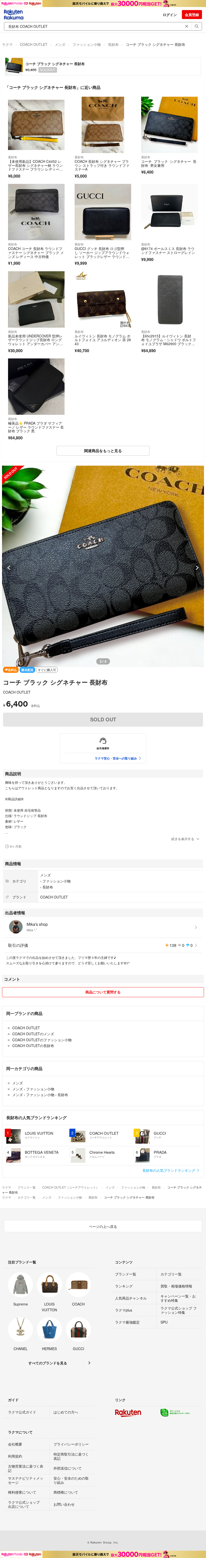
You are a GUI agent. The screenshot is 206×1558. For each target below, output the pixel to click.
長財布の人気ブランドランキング (169, 1170)
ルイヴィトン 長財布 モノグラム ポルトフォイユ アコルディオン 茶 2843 (103, 339)
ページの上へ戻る (103, 1226)
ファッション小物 (87, 44)
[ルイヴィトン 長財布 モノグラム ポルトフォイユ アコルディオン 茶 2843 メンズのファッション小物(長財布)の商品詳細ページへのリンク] (103, 299)
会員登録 (192, 14)
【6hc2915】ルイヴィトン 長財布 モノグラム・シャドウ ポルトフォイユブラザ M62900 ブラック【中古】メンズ (168, 341)
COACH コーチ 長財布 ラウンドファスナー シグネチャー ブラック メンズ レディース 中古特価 (36, 252)
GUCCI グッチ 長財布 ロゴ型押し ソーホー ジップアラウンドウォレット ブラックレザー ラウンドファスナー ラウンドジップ (102, 254)
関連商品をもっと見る (103, 450)
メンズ (60, 44)
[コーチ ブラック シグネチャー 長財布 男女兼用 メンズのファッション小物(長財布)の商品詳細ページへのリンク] (169, 125)
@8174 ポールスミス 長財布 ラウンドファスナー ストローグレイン (168, 250)
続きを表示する (182, 838)
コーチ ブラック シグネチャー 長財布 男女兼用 (168, 163)
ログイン (170, 14)
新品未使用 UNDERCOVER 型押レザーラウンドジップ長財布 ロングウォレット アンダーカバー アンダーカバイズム (35, 341)
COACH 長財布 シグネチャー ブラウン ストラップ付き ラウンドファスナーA (102, 165)
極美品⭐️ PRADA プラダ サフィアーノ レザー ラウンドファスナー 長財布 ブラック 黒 (36, 427)
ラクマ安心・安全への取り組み (116, 758)
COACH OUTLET (33, 44)
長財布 (113, 44)
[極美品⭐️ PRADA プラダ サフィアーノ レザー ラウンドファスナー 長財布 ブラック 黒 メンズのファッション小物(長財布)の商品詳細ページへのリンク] (36, 386)
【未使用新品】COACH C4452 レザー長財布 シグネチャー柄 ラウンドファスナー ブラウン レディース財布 (35, 167)
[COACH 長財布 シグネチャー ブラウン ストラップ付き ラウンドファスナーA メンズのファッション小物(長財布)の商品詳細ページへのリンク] (103, 125)
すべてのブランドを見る (47, 1362)
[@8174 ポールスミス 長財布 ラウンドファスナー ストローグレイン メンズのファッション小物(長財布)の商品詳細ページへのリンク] (169, 212)
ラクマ (7, 44)
